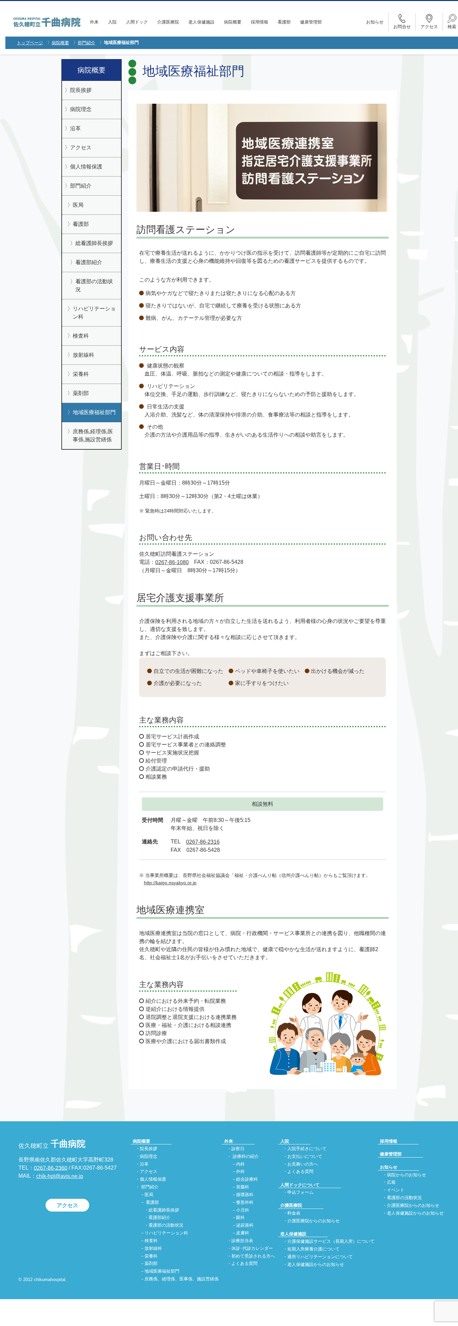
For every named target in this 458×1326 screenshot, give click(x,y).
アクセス (81, 147)
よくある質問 (244, 1263)
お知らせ (375, 21)
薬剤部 (81, 393)
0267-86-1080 (172, 562)
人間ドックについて (300, 1184)
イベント (395, 1190)
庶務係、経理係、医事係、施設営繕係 (182, 1278)
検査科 (81, 336)
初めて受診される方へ (253, 1256)
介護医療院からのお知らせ (313, 1220)
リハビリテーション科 (94, 313)
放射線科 (83, 355)
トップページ (30, 42)
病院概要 (232, 21)
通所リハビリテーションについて (320, 1256)
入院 (112, 21)
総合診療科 (247, 1179)
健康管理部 (311, 21)
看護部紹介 (88, 262)
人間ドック (137, 21)
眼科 (240, 1217)
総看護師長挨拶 (94, 243)
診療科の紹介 (246, 1156)
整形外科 (244, 1202)
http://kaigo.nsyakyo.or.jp (170, 882)
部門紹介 (86, 42)
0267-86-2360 (50, 1168)
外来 (94, 21)
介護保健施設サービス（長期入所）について (331, 1241)
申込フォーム (300, 1192)
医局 (78, 205)
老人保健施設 (201, 21)
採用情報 (259, 21)
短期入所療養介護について (313, 1248)
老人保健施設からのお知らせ (315, 1264)
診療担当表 (242, 1240)
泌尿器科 (244, 1225)
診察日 (237, 1148)
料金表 (293, 1213)
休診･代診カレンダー (252, 1248)
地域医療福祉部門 (94, 412)
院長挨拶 (81, 90)
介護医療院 (168, 21)
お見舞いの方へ (302, 1164)
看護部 (284, 21)
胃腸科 (242, 1187)
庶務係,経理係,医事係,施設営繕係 (93, 435)
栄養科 (81, 374)
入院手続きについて (307, 1148)
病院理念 (81, 109)
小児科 (242, 1210)
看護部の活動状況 (94, 285)
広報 (391, 1182)
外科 (240, 1171)
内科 (240, 1164)
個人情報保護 (86, 166)
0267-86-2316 (203, 842)
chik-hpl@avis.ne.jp (59, 1176)
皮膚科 (242, 1232)
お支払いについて (304, 1156)
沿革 (75, 128)
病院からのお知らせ (406, 1174)
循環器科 (244, 1194)
